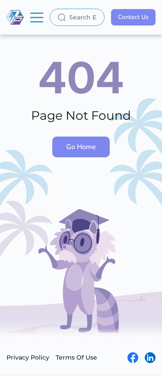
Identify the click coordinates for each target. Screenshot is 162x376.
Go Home (81, 147)
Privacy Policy (27, 357)
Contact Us (133, 17)
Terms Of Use (76, 357)
